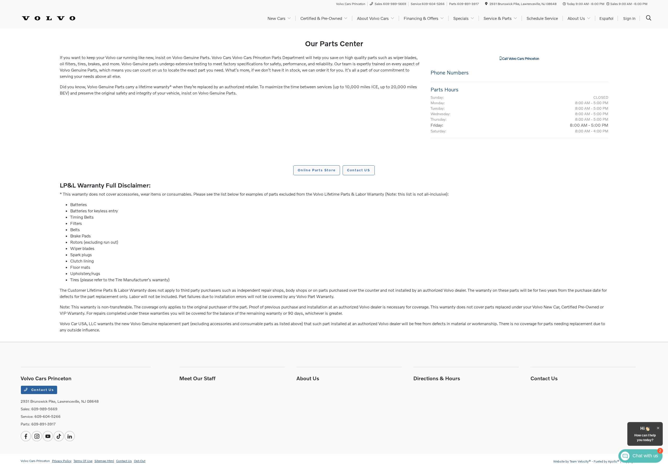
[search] (648, 18)
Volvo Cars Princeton (35, 461)
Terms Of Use (83, 461)
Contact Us (42, 390)
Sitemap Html (104, 461)
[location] (486, 4)
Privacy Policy (61, 461)
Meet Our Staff (197, 378)
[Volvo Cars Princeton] (49, 17)
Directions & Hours (436, 378)
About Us (307, 378)
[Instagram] (37, 436)
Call (520, 58)
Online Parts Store (317, 170)
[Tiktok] (58, 436)
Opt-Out (139, 461)
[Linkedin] (69, 436)
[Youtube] (48, 436)
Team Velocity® (580, 461)
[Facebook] (26, 436)
